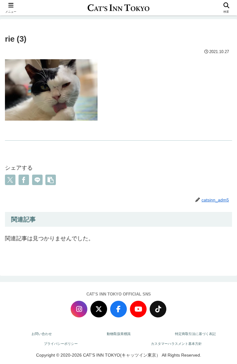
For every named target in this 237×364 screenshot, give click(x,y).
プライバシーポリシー (61, 343)
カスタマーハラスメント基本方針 (176, 343)
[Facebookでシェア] (24, 180)
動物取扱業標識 (119, 334)
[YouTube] (138, 309)
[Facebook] (118, 309)
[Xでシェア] (10, 180)
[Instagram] (79, 309)
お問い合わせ (41, 334)
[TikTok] (158, 309)
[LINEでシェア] (37, 180)
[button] (50, 180)
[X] (98, 309)
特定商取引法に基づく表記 (195, 334)
